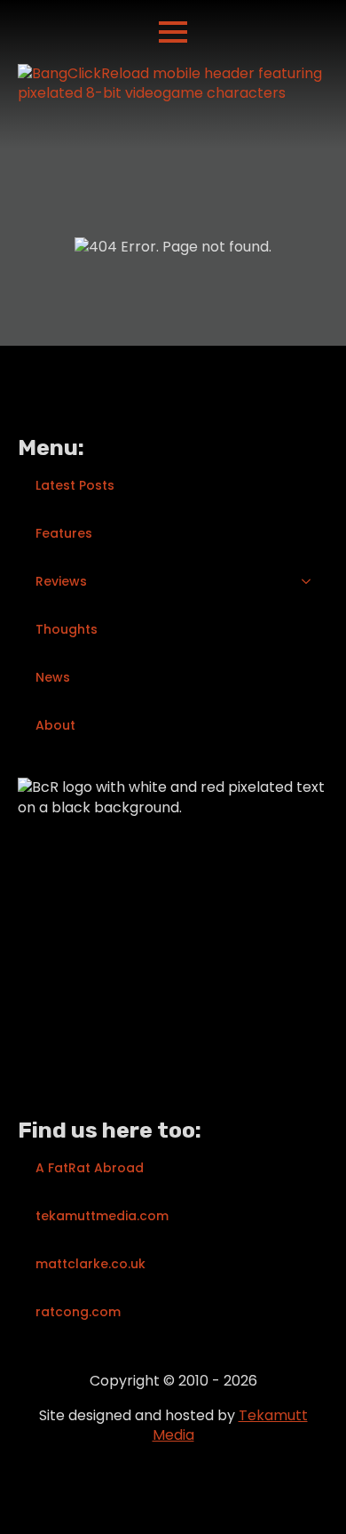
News (52, 677)
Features (63, 533)
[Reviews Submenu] (311, 581)
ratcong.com (78, 1312)
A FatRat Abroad (89, 1168)
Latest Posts (74, 485)
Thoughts (66, 629)
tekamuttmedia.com (102, 1216)
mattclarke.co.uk (90, 1264)
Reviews (61, 581)
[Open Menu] (173, 32)
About (55, 725)
